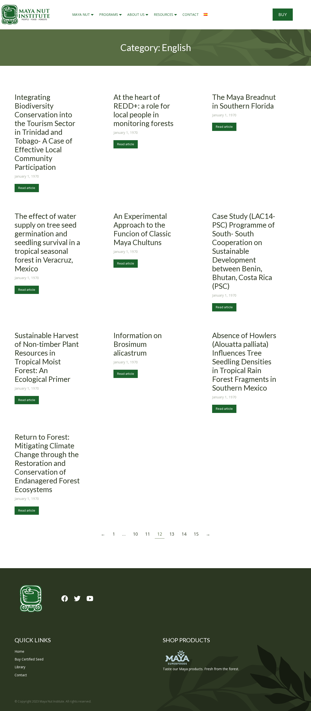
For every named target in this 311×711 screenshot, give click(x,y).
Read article (26, 188)
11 (147, 534)
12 (159, 534)
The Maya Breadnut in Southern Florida (244, 101)
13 (171, 534)
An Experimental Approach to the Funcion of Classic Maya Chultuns (142, 229)
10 (135, 534)
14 (183, 534)
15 (196, 534)
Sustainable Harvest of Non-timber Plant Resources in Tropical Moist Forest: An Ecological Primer (47, 357)
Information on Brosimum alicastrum (137, 344)
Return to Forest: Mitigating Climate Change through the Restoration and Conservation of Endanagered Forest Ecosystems (47, 463)
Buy (282, 14)
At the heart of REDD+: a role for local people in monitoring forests (143, 110)
